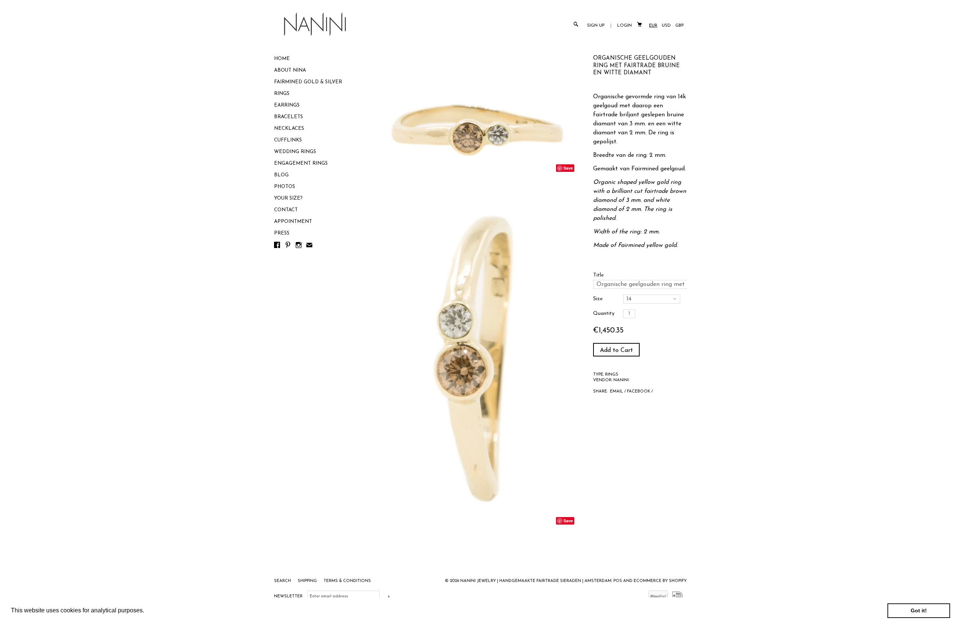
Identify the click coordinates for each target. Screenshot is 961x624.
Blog (281, 175)
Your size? (288, 198)
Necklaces (289, 128)
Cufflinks (288, 140)
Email (616, 391)
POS (617, 581)
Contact (286, 209)
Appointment (293, 221)
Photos (284, 186)
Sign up (596, 25)
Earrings (287, 105)
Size (598, 299)
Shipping (308, 581)
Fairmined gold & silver (308, 82)
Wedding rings (295, 151)
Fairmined (644, 169)
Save (568, 168)
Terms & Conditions (347, 581)
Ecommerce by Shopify (660, 581)
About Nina (290, 70)
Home (282, 58)
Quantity (604, 313)
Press (281, 233)
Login (624, 25)
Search (283, 581)
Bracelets (288, 116)
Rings (281, 93)
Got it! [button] (919, 610)
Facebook (638, 391)
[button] (147, 611)
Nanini (621, 380)
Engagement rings (301, 163)
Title (598, 275)
